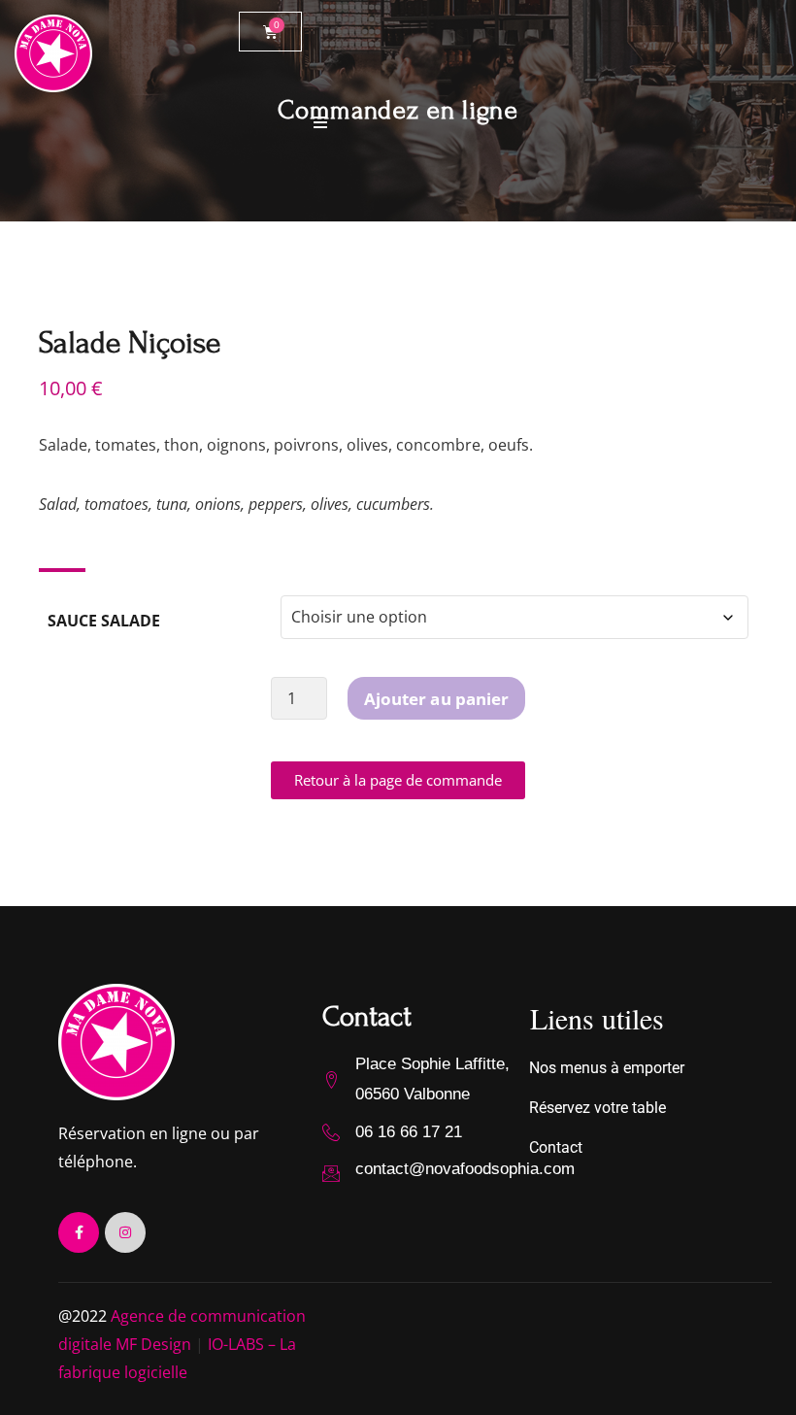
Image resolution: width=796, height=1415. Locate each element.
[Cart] (270, 31)
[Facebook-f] (78, 1232)
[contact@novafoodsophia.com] (331, 1173)
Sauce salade (104, 620)
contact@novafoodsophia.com (465, 1169)
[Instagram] (125, 1232)
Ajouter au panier (437, 699)
